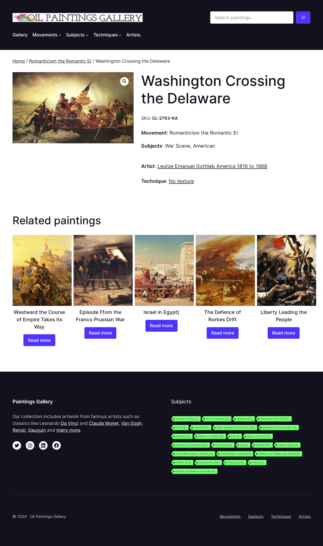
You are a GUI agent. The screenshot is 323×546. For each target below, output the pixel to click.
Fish (235, 436)
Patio (180, 427)
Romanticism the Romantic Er (60, 61)
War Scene (177, 146)
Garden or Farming (210, 436)
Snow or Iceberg (217, 418)
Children (183, 462)
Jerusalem (182, 436)
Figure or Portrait (258, 436)
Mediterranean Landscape (279, 427)
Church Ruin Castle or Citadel (194, 453)
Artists (304, 516)
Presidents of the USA (274, 418)
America (258, 462)
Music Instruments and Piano (236, 427)
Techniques (281, 516)
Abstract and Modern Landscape (195, 471)
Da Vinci (70, 423)
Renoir (19, 430)
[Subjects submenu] (87, 34)
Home (19, 61)
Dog (244, 445)
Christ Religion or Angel (235, 453)
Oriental (201, 427)
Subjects (255, 516)
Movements (230, 516)
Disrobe (263, 445)
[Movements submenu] (60, 34)
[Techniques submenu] (120, 34)
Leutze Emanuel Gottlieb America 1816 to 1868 (212, 166)
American (204, 146)
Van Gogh (131, 423)
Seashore (244, 418)
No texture (181, 181)
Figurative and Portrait (191, 445)
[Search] (303, 17)
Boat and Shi (209, 462)
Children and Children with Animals (279, 453)
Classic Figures (288, 445)
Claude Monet (104, 423)
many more (68, 430)
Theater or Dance (186, 418)
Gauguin (37, 430)
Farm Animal (223, 445)
